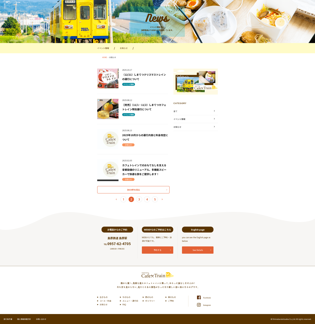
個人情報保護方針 (24, 319)
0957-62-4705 (119, 243)
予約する (157, 250)
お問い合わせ (41, 319)
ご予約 (171, 300)
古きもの (104, 297)
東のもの (172, 297)
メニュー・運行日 (130, 300)
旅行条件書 (8, 319)
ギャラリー (150, 300)
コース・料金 (105, 300)
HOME (104, 57)
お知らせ (104, 304)
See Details (198, 250)
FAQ (124, 304)
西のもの (149, 297)
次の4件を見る (133, 189)
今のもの (126, 297)
